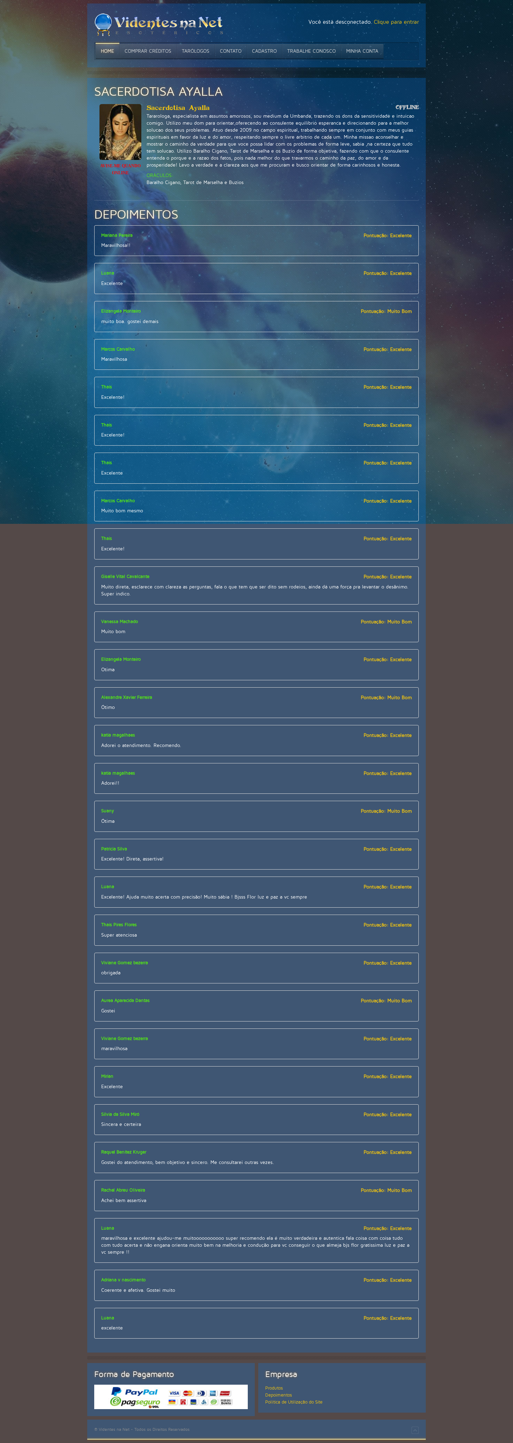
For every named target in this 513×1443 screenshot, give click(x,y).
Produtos (274, 1388)
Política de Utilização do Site (293, 1402)
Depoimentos (278, 1395)
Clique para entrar (396, 22)
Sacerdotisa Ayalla (178, 108)
